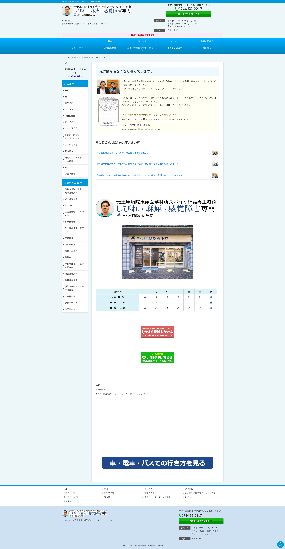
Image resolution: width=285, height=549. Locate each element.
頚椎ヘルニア (71, 251)
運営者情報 (70, 174)
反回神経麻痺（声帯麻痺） (74, 230)
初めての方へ (77, 48)
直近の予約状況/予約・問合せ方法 (142, 49)
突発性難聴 (70, 222)
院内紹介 (207, 48)
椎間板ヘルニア (72, 309)
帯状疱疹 (69, 238)
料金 (110, 41)
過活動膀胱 (70, 244)
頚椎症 (68, 257)
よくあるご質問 (175, 48)
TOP (78, 41)
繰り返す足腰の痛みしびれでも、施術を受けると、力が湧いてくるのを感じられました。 (139, 164)
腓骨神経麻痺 (71, 280)
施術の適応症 (110, 48)
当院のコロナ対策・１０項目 (74, 159)
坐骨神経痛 (70, 296)
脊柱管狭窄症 (71, 303)
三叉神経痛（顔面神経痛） (74, 214)
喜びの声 (142, 41)
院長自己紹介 (207, 41)
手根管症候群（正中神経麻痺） (74, 265)
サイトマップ (71, 168)
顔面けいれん (71, 205)
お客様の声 (76, 57)
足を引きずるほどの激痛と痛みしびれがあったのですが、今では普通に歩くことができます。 (141, 175)
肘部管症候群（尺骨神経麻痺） (74, 288)
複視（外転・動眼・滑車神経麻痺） (74, 191)
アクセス (175, 41)
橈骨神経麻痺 (71, 274)
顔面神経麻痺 (71, 199)
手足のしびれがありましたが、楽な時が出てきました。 (123, 153)
